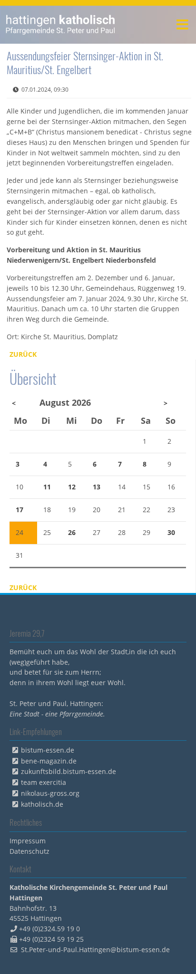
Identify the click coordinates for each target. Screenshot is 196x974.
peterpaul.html (61, 24)
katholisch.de (42, 804)
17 (19, 509)
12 (72, 486)
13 (96, 486)
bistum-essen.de (47, 749)
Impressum (28, 840)
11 (47, 486)
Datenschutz (29, 851)
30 (171, 532)
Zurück (23, 354)
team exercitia (43, 782)
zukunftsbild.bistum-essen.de (68, 771)
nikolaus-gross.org (50, 793)
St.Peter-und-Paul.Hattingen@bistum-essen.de (95, 949)
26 (72, 532)
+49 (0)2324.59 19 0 (49, 928)
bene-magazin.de (49, 760)
